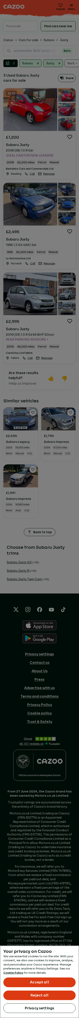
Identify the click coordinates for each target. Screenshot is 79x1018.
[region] (39, 982)
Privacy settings (39, 1008)
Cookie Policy (13, 973)
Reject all (40, 995)
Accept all (39, 982)
